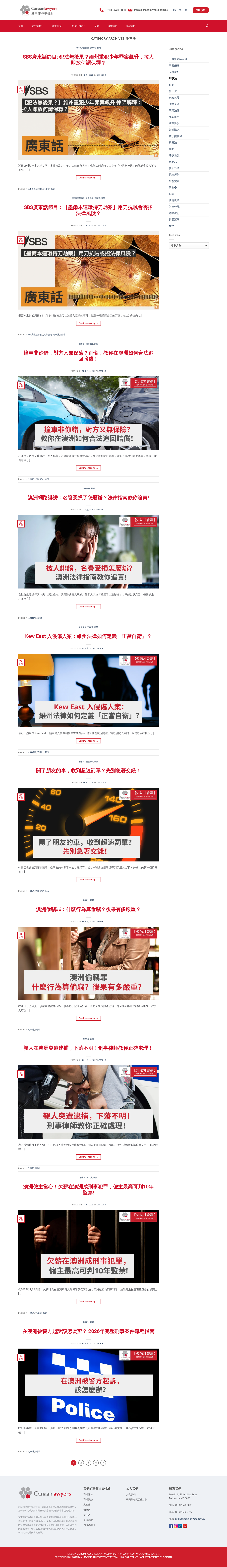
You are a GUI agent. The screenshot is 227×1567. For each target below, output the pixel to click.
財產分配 (174, 206)
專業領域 (56, 26)
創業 (171, 84)
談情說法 (174, 200)
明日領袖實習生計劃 (136, 1499)
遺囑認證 (174, 213)
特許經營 (174, 174)
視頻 (171, 194)
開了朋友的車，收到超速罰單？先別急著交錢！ (88, 770)
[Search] (207, 26)
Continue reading (88, 178)
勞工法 (89, 1177)
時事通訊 (174, 155)
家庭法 (173, 142)
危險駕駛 (89, 344)
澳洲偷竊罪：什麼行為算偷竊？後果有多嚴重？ (88, 909)
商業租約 (174, 117)
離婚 (171, 226)
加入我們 (130, 26)
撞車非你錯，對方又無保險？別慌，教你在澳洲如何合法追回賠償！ (88, 356)
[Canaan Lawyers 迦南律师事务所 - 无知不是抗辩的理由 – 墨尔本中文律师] (38, 10)
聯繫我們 (112, 26)
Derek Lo (101, 75)
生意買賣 (174, 181)
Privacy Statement (104, 1557)
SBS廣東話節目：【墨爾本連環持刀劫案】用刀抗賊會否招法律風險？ (88, 210)
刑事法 (93, 48)
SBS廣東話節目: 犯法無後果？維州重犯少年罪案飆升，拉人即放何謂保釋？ (88, 60)
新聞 (96, 26)
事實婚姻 (174, 65)
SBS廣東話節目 (82, 48)
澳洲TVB (174, 168)
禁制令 (173, 187)
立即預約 (200, 10)
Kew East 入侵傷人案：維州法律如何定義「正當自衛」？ (88, 636)
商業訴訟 (174, 123)
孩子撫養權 (175, 136)
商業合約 (174, 104)
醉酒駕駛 (174, 219)
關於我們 (36, 26)
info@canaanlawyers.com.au (151, 9)
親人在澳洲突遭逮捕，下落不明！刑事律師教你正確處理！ (88, 1048)
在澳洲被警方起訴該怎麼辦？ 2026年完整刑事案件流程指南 (88, 1331)
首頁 (20, 26)
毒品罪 (173, 161)
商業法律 (174, 110)
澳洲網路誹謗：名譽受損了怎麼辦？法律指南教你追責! (88, 497)
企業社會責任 (79, 26)
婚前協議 (174, 129)
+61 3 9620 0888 (115, 10)
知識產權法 (89, 1525)
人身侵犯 (89, 198)
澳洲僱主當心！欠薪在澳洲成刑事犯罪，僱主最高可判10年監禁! (88, 1189)
